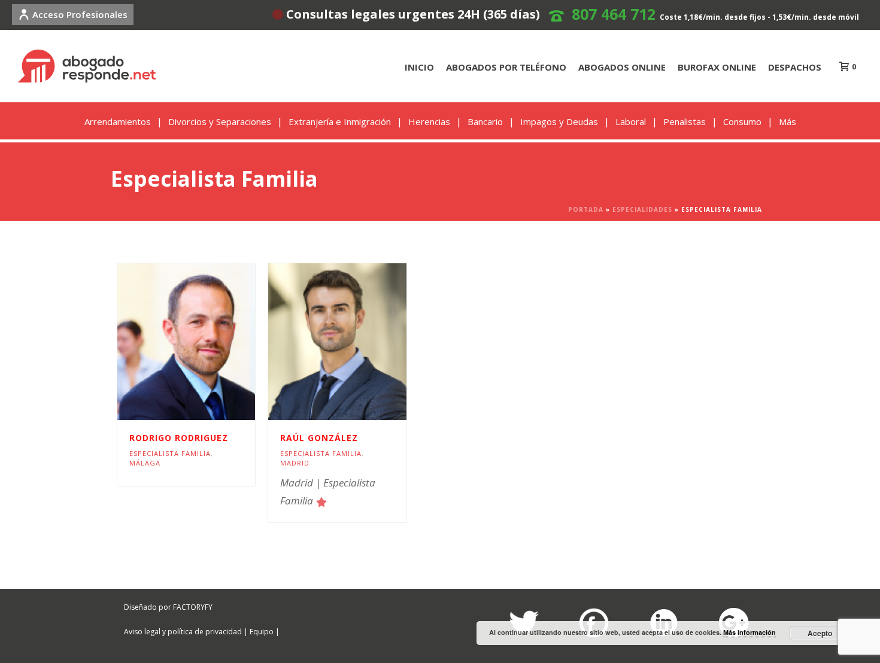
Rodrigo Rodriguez (178, 437)
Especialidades (642, 209)
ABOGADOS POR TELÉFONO (506, 67)
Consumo (742, 121)
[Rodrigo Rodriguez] (207, 342)
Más (787, 121)
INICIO (419, 67)
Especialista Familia (170, 453)
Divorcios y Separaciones (219, 121)
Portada (585, 209)
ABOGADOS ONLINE (622, 67)
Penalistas (684, 121)
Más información (749, 632)
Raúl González (319, 437)
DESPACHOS (794, 67)
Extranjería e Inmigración (340, 121)
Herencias (429, 121)
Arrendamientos (117, 121)
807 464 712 (614, 14)
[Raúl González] (358, 342)
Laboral (630, 121)
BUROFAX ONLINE (717, 67)
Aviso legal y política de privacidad (183, 631)
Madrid (294, 462)
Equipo (262, 631)
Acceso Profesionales (80, 14)
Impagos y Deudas (559, 121)
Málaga (144, 462)
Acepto (820, 633)
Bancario (485, 121)
